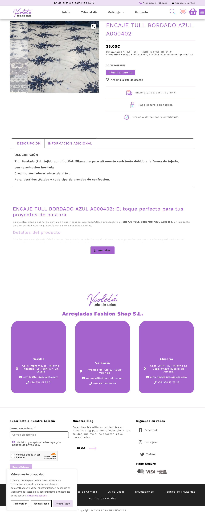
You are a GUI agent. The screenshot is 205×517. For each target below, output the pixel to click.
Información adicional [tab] (70, 143)
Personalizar (20, 503)
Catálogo (114, 12)
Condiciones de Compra (80, 491)
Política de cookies (37, 495)
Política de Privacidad (180, 491)
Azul (190, 54)
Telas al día (89, 12)
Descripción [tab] (29, 143)
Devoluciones (144, 491)
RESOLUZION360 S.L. (114, 510)
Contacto (141, 12)
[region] (41, 490)
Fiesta (135, 54)
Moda (144, 54)
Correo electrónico (21, 428)
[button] (93, 26)
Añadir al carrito (120, 72)
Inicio (66, 12)
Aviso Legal (116, 491)
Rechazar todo (41, 503)
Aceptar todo (63, 503)
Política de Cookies (102, 498)
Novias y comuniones (162, 54)
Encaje (125, 54)
